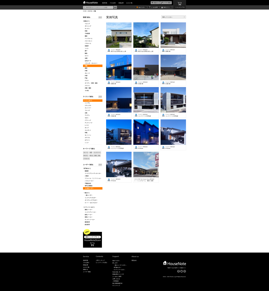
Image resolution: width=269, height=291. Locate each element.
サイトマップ (116, 285)
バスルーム (87, 43)
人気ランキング (100, 260)
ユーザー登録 (87, 272)
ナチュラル (87, 105)
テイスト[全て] (88, 100)
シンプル (87, 103)
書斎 (85, 36)
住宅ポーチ (87, 61)
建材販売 (87, 222)
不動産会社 (87, 183)
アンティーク (88, 122)
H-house (143, 147)
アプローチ (86, 158)
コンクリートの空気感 (144, 115)
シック (86, 142)
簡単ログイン (166, 7)
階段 (85, 53)
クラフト (87, 85)
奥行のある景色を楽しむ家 (118, 50)
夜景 (91, 152)
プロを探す (113, 3)
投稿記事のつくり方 (118, 274)
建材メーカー (88, 209)
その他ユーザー (89, 188)
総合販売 (87, 224)
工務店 (86, 176)
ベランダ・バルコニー (90, 63)
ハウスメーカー (89, 181)
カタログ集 (129, 3)
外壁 (85, 70)
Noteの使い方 (116, 272)
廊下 (85, 51)
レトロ (86, 125)
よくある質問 (154, 7)
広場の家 (143, 82)
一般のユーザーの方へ (120, 265)
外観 (85, 65)
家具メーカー (88, 214)
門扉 (85, 78)
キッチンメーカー (89, 219)
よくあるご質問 (116, 276)
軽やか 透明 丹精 (95, 155)
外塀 (85, 75)
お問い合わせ (116, 279)
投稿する (85, 269)
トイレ (86, 48)
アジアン (87, 115)
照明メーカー (88, 217)
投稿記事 (121, 3)
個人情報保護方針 (117, 283)
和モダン (86, 155)
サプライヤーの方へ (119, 269)
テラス (86, 80)
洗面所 (86, 46)
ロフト (86, 55)
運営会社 (134, 260)
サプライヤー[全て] (89, 207)
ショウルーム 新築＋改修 (146, 180)
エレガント (87, 130)
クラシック (87, 120)
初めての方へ (141, 7)
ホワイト (87, 140)
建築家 (86, 171)
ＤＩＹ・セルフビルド (90, 202)
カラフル (87, 137)
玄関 (85, 58)
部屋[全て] (86, 21)
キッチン (87, 28)
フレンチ (87, 110)
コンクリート (97, 152)
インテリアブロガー (90, 197)
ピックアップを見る (101, 262)
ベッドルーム (88, 38)
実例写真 (104, 3)
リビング (87, 23)
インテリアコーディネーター (92, 173)
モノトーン (87, 135)
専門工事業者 (88, 186)
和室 (85, 31)
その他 (86, 90)
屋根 (85, 68)
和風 (85, 132)
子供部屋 (87, 33)
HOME (84, 11)
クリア (100, 17)
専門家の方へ (117, 267)
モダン (86, 118)
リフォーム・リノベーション (92, 178)
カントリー (87, 108)
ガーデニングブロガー (90, 200)
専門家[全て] (87, 168)
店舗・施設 (87, 88)
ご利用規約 (115, 281)
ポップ (86, 127)
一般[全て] (86, 193)
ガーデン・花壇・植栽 (90, 83)
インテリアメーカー (90, 212)
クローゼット (88, 41)
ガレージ (87, 73)
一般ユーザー (88, 195)
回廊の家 (170, 50)
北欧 (85, 113)
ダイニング (87, 26)
